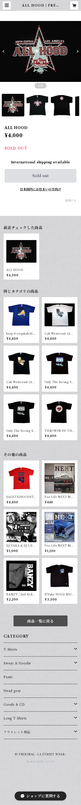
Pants (8, 677)
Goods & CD (14, 705)
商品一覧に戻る (40, 621)
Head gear (12, 691)
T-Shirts (10, 650)
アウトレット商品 (17, 732)
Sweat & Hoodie (17, 663)
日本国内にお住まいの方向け (40, 189)
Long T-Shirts (15, 718)
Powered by (35, 761)
